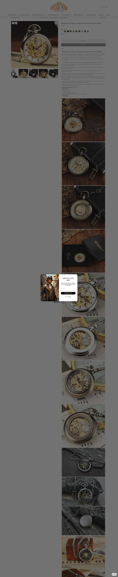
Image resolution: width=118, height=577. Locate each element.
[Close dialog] (76, 275)
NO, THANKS (68, 296)
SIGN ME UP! (68, 293)
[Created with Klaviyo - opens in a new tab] (59, 302)
